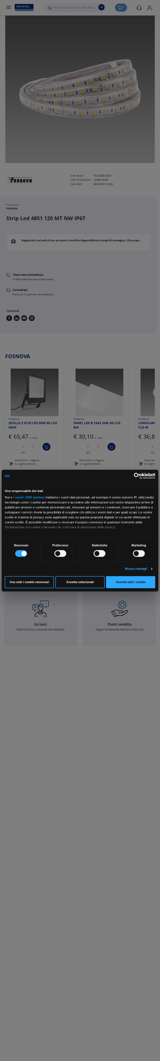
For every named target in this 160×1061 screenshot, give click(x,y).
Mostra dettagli (136, 569)
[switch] (60, 553)
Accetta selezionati (80, 582)
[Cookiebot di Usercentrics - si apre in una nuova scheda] (137, 476)
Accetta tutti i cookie (131, 582)
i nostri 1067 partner (29, 497)
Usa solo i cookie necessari (29, 582)
